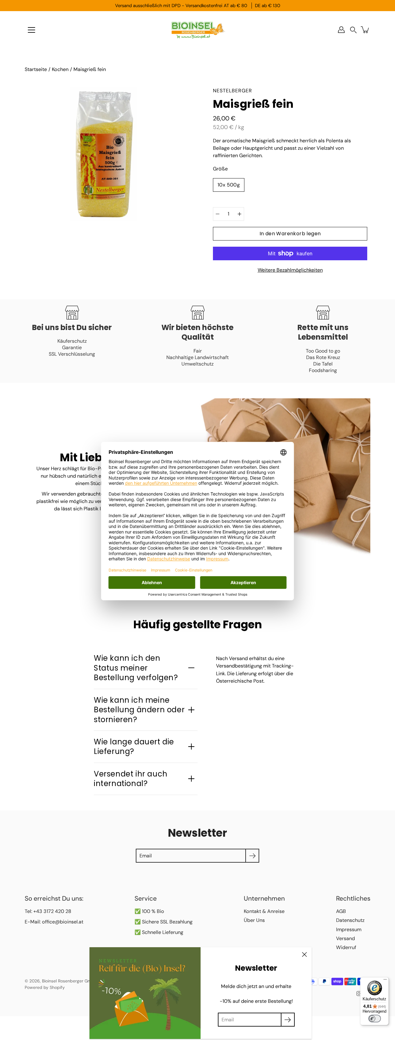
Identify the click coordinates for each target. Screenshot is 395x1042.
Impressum (348, 929)
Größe (220, 168)
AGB (341, 911)
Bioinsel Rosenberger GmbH (69, 981)
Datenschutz (350, 920)
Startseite (36, 69)
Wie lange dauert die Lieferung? (134, 746)
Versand (345, 938)
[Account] (341, 30)
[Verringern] (217, 214)
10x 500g (229, 185)
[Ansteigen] (239, 214)
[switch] (374, 1018)
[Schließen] (304, 954)
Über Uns (254, 920)
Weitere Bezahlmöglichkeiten (290, 270)
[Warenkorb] (365, 30)
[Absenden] (288, 1020)
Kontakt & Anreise (264, 911)
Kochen (60, 69)
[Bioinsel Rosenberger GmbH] (197, 29)
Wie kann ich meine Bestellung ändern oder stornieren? (139, 710)
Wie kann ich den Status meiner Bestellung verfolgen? (136, 668)
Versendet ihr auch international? (131, 779)
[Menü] (31, 29)
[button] (353, 29)
